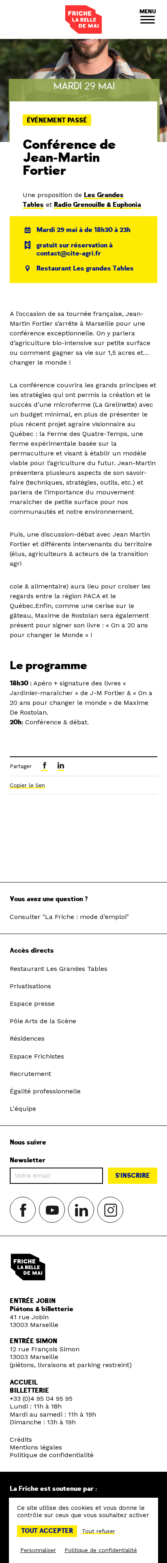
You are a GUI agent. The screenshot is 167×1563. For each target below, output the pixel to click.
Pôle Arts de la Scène (43, 1021)
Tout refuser (98, 1531)
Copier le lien (27, 785)
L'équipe (23, 1108)
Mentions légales (36, 1447)
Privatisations (30, 986)
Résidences (27, 1038)
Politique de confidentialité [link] (100, 1550)
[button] (147, 19)
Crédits (21, 1439)
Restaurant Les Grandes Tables (58, 969)
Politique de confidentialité (52, 1455)
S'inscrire (132, 1176)
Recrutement (30, 1074)
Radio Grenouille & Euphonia (97, 205)
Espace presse (32, 1003)
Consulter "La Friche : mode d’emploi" (69, 917)
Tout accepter (47, 1531)
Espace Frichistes (37, 1056)
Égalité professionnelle (45, 1091)
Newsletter (27, 1160)
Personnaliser (38, 1550)
